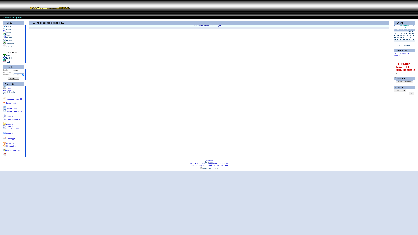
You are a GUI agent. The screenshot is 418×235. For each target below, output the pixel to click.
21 (407, 37)
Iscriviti (9, 58)
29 (410, 39)
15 (410, 35)
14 (407, 35)
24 (395, 39)
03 (395, 33)
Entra (8, 55)
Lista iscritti (7, 94)
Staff (8, 62)
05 (401, 33)
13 (404, 35)
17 (395, 37)
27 (404, 39)
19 (401, 37)
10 (395, 35)
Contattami (209, 162)
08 (410, 33)
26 (401, 39)
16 (413, 35)
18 (398, 37)
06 (404, 33)
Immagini (9, 40)
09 (413, 33)
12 (401, 35)
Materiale (9, 38)
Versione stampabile (210, 168)
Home (8, 26)
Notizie (9, 29)
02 (413, 31)
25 (398, 39)
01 (410, 31)
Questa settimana (404, 45)
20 (404, 37)
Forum (9, 46)
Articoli (8, 32)
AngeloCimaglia (9, 92)
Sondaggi (10, 43)
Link (8, 35)
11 (398, 35)
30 (413, 39)
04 (398, 33)
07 (407, 33)
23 (413, 37)
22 (410, 37)
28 (407, 39)
